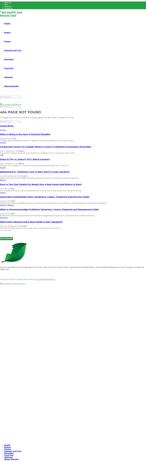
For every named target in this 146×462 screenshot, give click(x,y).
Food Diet (8, 68)
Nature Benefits (11, 86)
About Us (7, 2)
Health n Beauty (7, 205)
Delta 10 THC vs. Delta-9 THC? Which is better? (25, 159)
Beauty (7, 33)
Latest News (7, 126)
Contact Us (8, 8)
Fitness (7, 41)
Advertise (7, 6)
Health (7, 24)
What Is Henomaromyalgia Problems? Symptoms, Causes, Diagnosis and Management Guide (49, 209)
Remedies (9, 59)
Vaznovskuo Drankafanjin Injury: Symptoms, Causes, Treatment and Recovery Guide (44, 197)
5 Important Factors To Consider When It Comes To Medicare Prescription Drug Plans (45, 147)
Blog (6, 4)
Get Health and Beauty (45, 279)
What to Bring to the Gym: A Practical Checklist (25, 134)
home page (37, 118)
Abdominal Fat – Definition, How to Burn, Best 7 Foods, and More (34, 172)
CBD (2, 155)
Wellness (8, 77)
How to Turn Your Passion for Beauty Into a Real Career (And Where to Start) (41, 184)
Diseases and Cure (12, 50)
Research (4, 218)
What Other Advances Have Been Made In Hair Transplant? (31, 222)
